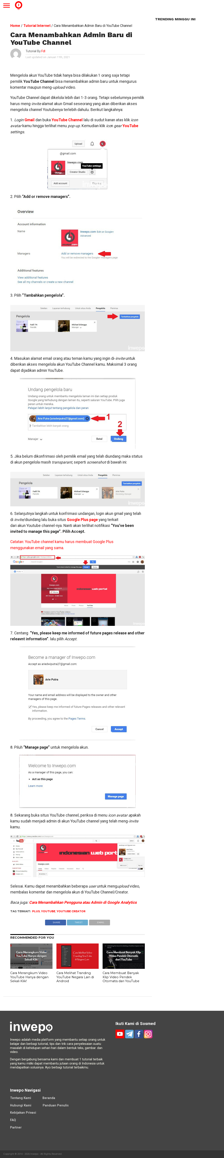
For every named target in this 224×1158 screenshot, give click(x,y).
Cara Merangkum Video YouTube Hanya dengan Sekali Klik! (29, 977)
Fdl (43, 51)
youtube (48, 911)
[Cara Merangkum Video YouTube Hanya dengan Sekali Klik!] (31, 967)
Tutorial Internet (37, 26)
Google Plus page (82, 520)
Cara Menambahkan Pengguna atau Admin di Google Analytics (83, 902)
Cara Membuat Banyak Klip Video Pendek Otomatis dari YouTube (121, 977)
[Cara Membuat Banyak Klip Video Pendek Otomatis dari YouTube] (124, 967)
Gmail (29, 120)
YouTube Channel (67, 120)
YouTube (130, 126)
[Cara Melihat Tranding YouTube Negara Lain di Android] (77, 967)
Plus (36, 911)
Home (15, 26)
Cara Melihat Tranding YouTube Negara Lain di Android (75, 977)
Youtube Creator (71, 911)
